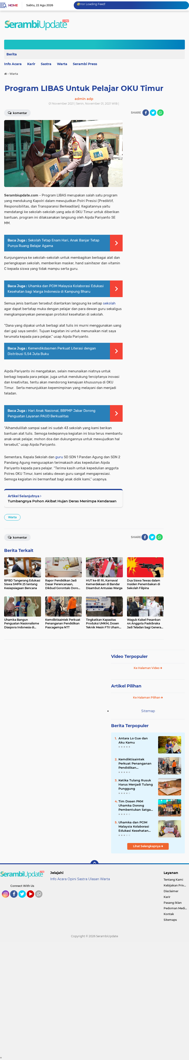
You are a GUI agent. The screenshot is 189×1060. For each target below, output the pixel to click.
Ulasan (93, 879)
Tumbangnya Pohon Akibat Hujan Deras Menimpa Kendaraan (62, 501)
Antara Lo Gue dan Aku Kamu (133, 740)
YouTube (33, 900)
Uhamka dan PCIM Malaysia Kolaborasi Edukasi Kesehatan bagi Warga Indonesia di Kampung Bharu (135, 826)
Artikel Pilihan (126, 686)
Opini (72, 879)
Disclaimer (171, 891)
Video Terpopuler (129, 656)
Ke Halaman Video (147, 668)
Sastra (46, 64)
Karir (31, 64)
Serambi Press (85, 64)
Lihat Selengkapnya (147, 846)
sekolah (109, 303)
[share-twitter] (153, 112)
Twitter (24, 900)
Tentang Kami (173, 879)
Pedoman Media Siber (176, 908)
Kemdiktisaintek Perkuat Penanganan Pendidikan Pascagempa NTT (134, 763)
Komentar (19, 537)
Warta (62, 64)
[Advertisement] (94, 999)
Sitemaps (170, 919)
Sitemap (148, 711)
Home (13, 5)
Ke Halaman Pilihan (147, 697)
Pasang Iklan (173, 902)
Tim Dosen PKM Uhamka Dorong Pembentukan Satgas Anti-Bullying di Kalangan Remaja (135, 805)
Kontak (169, 914)
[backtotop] (94, 864)
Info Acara (58, 879)
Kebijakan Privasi (176, 885)
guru (59, 457)
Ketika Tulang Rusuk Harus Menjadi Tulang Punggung (135, 784)
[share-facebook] (145, 112)
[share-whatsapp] (160, 112)
